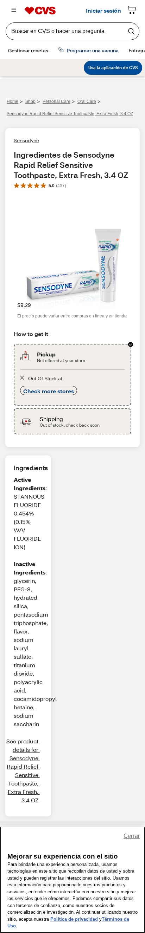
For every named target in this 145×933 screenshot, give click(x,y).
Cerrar (132, 836)
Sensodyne (26, 140)
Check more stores (48, 391)
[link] (23, 771)
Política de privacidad (74, 919)
